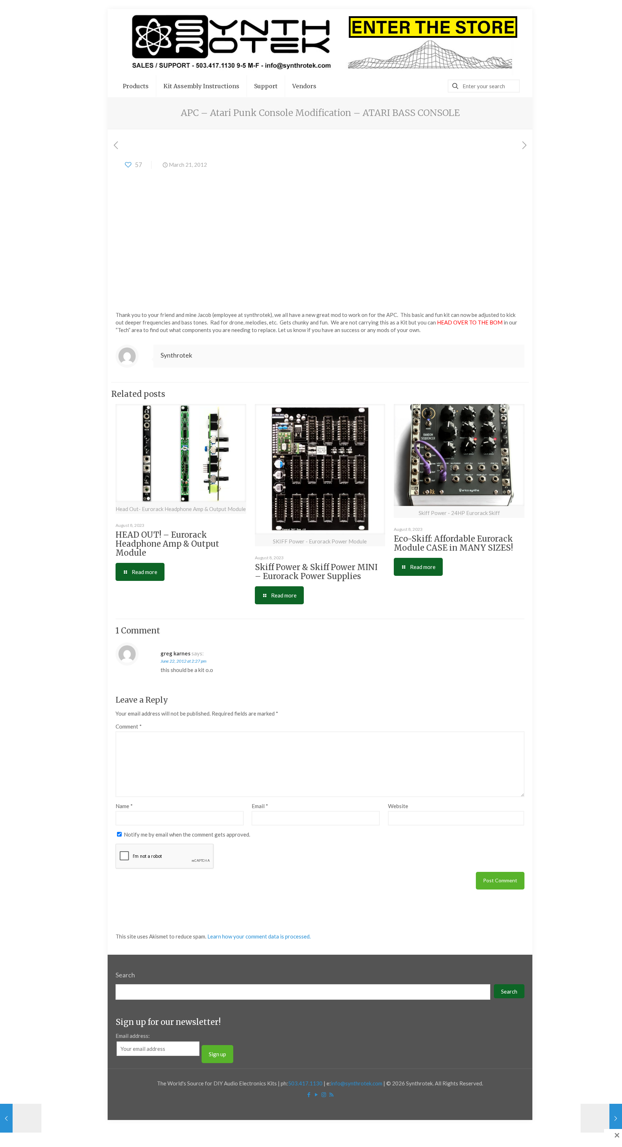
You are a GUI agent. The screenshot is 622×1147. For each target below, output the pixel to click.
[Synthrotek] (320, 42)
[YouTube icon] (316, 1094)
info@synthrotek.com (356, 1083)
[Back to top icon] (587, 1132)
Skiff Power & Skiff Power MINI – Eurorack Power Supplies (316, 571)
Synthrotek (176, 355)
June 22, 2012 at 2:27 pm (183, 661)
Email (260, 806)
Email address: (133, 1035)
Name (124, 806)
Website (398, 806)
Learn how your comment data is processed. (259, 936)
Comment (129, 726)
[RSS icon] (331, 1094)
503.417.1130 (305, 1083)
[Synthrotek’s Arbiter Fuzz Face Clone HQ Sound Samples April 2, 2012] (601, 1118)
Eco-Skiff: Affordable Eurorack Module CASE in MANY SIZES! (453, 543)
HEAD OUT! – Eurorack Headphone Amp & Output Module (167, 544)
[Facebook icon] (308, 1094)
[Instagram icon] (323, 1094)
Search (125, 975)
